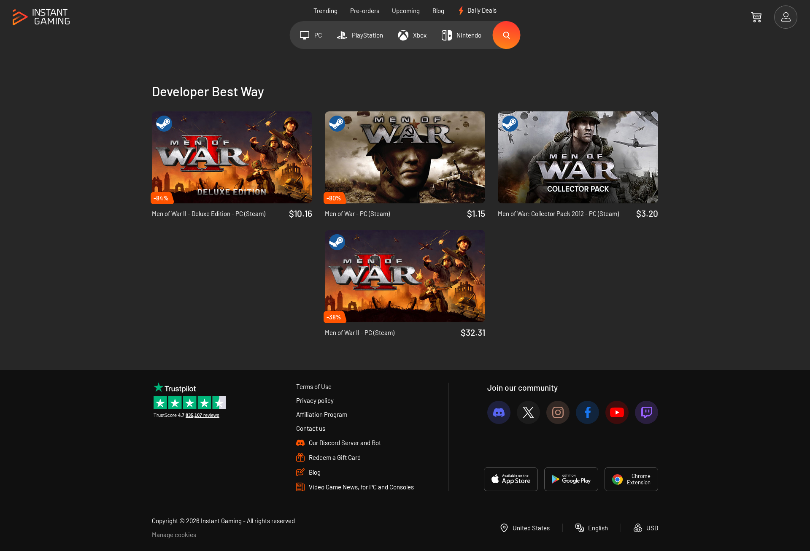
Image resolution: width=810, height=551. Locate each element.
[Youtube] (617, 412)
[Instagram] (558, 412)
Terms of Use (314, 386)
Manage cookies (174, 534)
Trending (325, 10)
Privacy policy (315, 400)
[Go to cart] (756, 16)
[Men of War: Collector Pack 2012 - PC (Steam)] (578, 157)
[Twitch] (646, 412)
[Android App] (571, 479)
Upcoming (406, 10)
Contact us (310, 428)
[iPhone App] (511, 479)
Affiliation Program (321, 414)
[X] (528, 412)
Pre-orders (364, 10)
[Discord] (498, 412)
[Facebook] (587, 412)
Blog (438, 10)
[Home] (41, 17)
